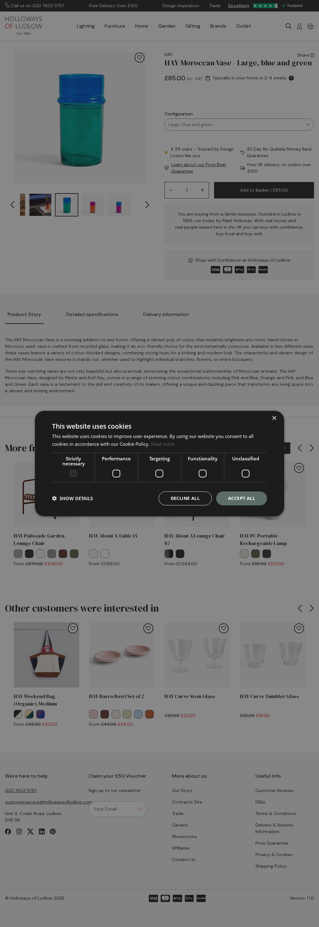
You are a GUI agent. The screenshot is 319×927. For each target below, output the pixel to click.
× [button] (274, 418)
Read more (162, 444)
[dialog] (159, 463)
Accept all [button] (241, 498)
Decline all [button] (185, 498)
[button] (72, 498)
